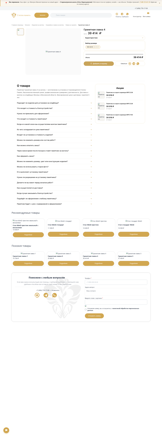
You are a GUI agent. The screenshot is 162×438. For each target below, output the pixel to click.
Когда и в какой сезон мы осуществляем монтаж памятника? (42, 124)
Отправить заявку (94, 316)
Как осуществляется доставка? (30, 188)
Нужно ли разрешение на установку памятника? (36, 177)
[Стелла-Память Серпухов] (21, 15)
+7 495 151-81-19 (144, 2)
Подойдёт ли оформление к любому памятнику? (37, 199)
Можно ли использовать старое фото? (32, 167)
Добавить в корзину (100, 63)
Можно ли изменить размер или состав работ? (36, 140)
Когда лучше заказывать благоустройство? (35, 193)
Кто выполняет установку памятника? (32, 172)
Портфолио (20, 8)
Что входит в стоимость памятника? (32, 119)
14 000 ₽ (25, 230)
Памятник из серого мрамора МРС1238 (119, 92)
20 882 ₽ (57, 259)
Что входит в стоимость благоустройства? (34, 108)
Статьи (43, 8)
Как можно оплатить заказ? (28, 145)
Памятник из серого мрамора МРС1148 (119, 115)
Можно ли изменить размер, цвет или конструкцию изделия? (42, 161)
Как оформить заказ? (25, 156)
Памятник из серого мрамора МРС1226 (119, 103)
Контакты (62, 8)
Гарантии (29, 8)
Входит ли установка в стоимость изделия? (35, 135)
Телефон (88, 278)
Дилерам (36, 8)
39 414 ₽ (93, 259)
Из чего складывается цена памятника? (33, 130)
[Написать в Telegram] (122, 14)
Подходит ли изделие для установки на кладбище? (38, 103)
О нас (13, 8)
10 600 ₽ (93, 229)
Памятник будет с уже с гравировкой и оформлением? (39, 204)
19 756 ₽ (22, 259)
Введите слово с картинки (94, 298)
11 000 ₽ (57, 229)
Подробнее (28, 235)
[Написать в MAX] (117, 14)
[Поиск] (53, 15)
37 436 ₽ (128, 259)
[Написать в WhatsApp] (127, 14)
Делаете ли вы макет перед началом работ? (35, 183)
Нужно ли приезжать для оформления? (33, 114)
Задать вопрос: (90, 287)
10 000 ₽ (128, 229)
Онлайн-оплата (52, 8)
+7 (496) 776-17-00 (42, 290)
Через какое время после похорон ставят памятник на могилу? (43, 151)
